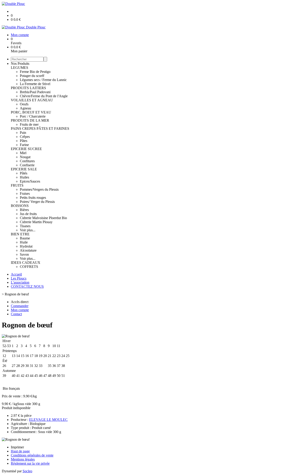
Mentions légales (23, 459)
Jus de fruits (28, 214)
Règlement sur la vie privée (30, 463)
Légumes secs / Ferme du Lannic (43, 80)
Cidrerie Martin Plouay (36, 222)
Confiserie (27, 165)
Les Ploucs (18, 278)
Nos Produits (20, 63)
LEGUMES (19, 68)
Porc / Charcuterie (33, 116)
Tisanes (25, 226)
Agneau (25, 108)
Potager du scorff (32, 76)
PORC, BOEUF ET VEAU (31, 112)
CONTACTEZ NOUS (27, 286)
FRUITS (17, 185)
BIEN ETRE (20, 234)
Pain (23, 132)
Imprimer (17, 447)
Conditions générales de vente (32, 455)
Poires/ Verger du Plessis (37, 202)
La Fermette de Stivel (35, 84)
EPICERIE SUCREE (26, 149)
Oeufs (24, 104)
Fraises (25, 193)
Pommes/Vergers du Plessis (39, 189)
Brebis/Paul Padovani (35, 92)
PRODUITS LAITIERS (28, 88)
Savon (24, 254)
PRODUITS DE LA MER (30, 120)
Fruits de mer (29, 124)
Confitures (27, 161)
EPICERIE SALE (24, 169)
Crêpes (25, 137)
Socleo (27, 471)
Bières (24, 210)
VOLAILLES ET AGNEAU (32, 100)
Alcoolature (28, 250)
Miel (23, 153)
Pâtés (23, 173)
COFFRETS (29, 267)
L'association (20, 282)
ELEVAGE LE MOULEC (48, 420)
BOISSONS (20, 206)
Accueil (16, 274)
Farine (24, 145)
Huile (24, 242)
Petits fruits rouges (33, 197)
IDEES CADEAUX (25, 262)
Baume (25, 238)
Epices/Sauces (30, 181)
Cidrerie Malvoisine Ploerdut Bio (43, 218)
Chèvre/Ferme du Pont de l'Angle (44, 96)
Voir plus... (27, 230)
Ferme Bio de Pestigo (35, 72)
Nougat (25, 157)
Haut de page (20, 451)
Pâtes (23, 141)
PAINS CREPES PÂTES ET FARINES (40, 128)
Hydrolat (26, 246)
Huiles (24, 177)
